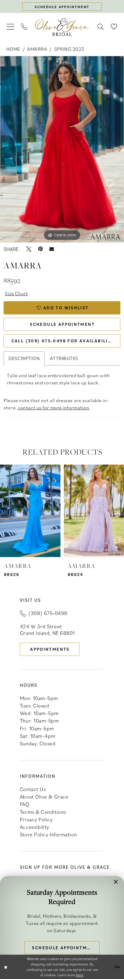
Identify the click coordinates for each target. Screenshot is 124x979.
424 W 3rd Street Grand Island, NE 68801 (47, 629)
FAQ (24, 804)
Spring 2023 (69, 49)
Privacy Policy (36, 819)
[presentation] (30, 511)
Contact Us (33, 789)
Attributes (64, 358)
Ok (117, 966)
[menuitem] (10, 27)
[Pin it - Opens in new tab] (40, 249)
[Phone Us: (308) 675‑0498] (24, 27)
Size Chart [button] (16, 293)
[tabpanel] (62, 149)
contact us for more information (53, 407)
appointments (50, 649)
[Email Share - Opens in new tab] (51, 249)
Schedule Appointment (62, 324)
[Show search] (100, 27)
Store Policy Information (48, 834)
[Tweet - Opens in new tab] (29, 249)
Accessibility (34, 826)
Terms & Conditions (43, 811)
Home (13, 49)
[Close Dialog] (6, 967)
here (79, 974)
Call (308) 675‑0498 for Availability (62, 341)
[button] (10, 27)
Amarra (37, 49)
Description (24, 358)
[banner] (62, 27)
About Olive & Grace (44, 796)
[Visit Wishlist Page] (114, 27)
